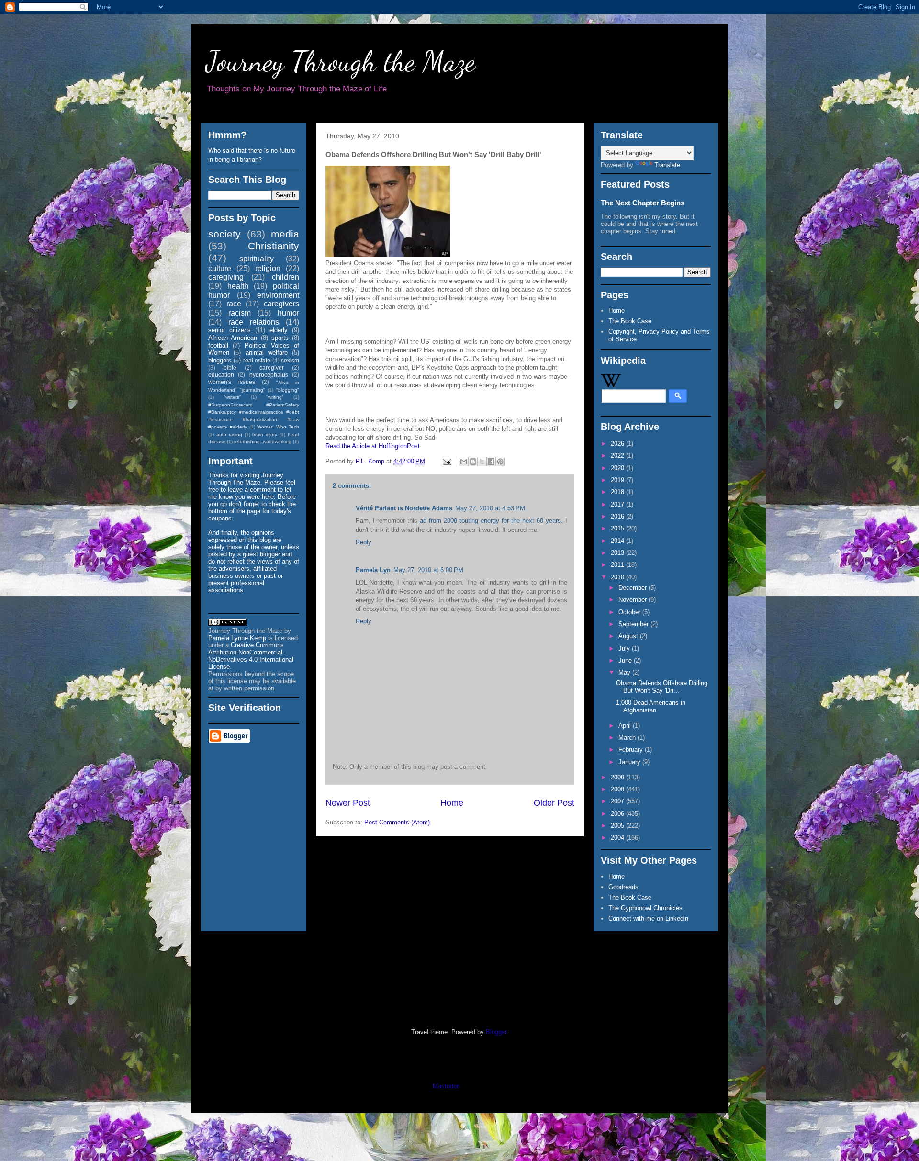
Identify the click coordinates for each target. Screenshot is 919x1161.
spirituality (256, 259)
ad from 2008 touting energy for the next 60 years (490, 520)
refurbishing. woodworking (262, 441)
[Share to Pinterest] (500, 461)
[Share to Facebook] (491, 461)
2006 (618, 813)
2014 (618, 540)
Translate (667, 165)
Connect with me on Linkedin (648, 918)
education (221, 375)
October (630, 612)
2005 (618, 825)
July (625, 648)
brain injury (264, 434)
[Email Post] (446, 461)
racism (239, 313)
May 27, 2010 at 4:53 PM (490, 508)
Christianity (273, 245)
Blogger (496, 1032)
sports (280, 337)
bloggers (220, 360)
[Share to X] (482, 461)
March (628, 737)
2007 (618, 801)
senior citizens (229, 330)
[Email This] (464, 461)
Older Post (554, 803)
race (233, 304)
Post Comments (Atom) (397, 822)
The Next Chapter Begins (642, 203)
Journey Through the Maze (340, 61)
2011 (618, 564)
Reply (363, 542)
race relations (253, 322)
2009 (618, 777)
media (285, 233)
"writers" (232, 397)
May (625, 672)
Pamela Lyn (373, 570)
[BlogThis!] (473, 461)
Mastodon (446, 1086)
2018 (618, 492)
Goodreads (623, 886)
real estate (256, 360)
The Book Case (629, 321)
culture (219, 268)
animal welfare (267, 352)
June (626, 660)
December (633, 587)
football (218, 345)
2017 (618, 504)
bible (230, 367)
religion (267, 268)
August (629, 636)
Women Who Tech (278, 426)
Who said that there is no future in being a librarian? (251, 155)
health (237, 286)
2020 (618, 468)
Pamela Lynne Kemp (237, 638)
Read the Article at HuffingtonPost (372, 446)
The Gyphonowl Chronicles (645, 908)
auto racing (229, 434)
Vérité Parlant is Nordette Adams (404, 508)
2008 (618, 789)
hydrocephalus (268, 375)
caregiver (271, 367)
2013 (618, 552)
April (625, 725)
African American (232, 337)
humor (288, 313)
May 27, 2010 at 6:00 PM (428, 570)
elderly (278, 330)
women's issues (231, 382)
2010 (618, 577)
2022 (618, 455)
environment (278, 295)
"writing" (275, 397)
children (285, 277)
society (224, 233)
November (633, 599)
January (630, 762)
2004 (618, 837)
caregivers (281, 304)
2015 (618, 528)
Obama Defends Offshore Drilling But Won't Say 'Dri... (661, 686)
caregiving (226, 277)
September (634, 624)
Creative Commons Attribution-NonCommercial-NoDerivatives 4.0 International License (250, 656)
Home (451, 803)
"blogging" (287, 390)
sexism (290, 360)
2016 (618, 516)
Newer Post (347, 803)
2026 (618, 443)
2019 (618, 480)
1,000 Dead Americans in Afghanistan (650, 706)
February (631, 749)
